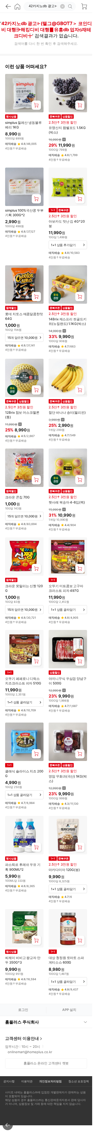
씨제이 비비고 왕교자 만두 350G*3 (22, 960)
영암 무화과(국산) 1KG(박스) (68, 778)
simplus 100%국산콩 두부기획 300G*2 (24, 212)
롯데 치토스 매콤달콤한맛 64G (24, 316)
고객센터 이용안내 (22, 1038)
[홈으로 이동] (17, 6)
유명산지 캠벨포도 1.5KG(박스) (67, 130)
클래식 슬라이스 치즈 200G (24, 773)
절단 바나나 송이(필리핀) (67, 412)
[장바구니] (84, 6)
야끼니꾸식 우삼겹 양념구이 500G (68, 681)
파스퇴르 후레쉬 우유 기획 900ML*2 (22, 867)
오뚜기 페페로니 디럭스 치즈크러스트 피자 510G (23, 681)
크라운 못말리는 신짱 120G (24, 588)
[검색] (71, 6)
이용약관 (27, 1081)
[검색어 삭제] (62, 6)
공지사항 (9, 1081)
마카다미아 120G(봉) (64, 870)
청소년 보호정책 (78, 1081)
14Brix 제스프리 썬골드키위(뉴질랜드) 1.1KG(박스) (68, 321)
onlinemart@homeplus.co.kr (30, 1052)
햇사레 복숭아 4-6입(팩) (67, 502)
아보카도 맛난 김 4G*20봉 (67, 223)
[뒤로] (8, 6)
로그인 (23, 1010)
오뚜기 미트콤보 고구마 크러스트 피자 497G (66, 588)
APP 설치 (69, 1010)
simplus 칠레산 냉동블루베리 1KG (23, 125)
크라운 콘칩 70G (17, 497)
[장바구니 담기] (36, 105)
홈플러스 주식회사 (22, 1021)
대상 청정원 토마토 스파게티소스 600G (66, 960)
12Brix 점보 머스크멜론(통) (22, 414)
